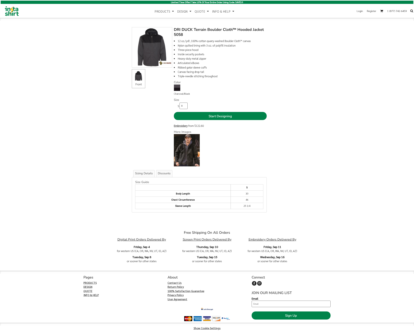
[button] (164, 11)
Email (255, 298)
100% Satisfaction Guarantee (186, 291)
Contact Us (175, 282)
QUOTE (87, 291)
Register (371, 11)
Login (360, 11)
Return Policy (176, 287)
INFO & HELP (91, 295)
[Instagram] (259, 283)
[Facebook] (254, 283)
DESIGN (87, 287)
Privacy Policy (176, 295)
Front (138, 84)
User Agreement (177, 299)
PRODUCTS (90, 282)
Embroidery (181, 125)
